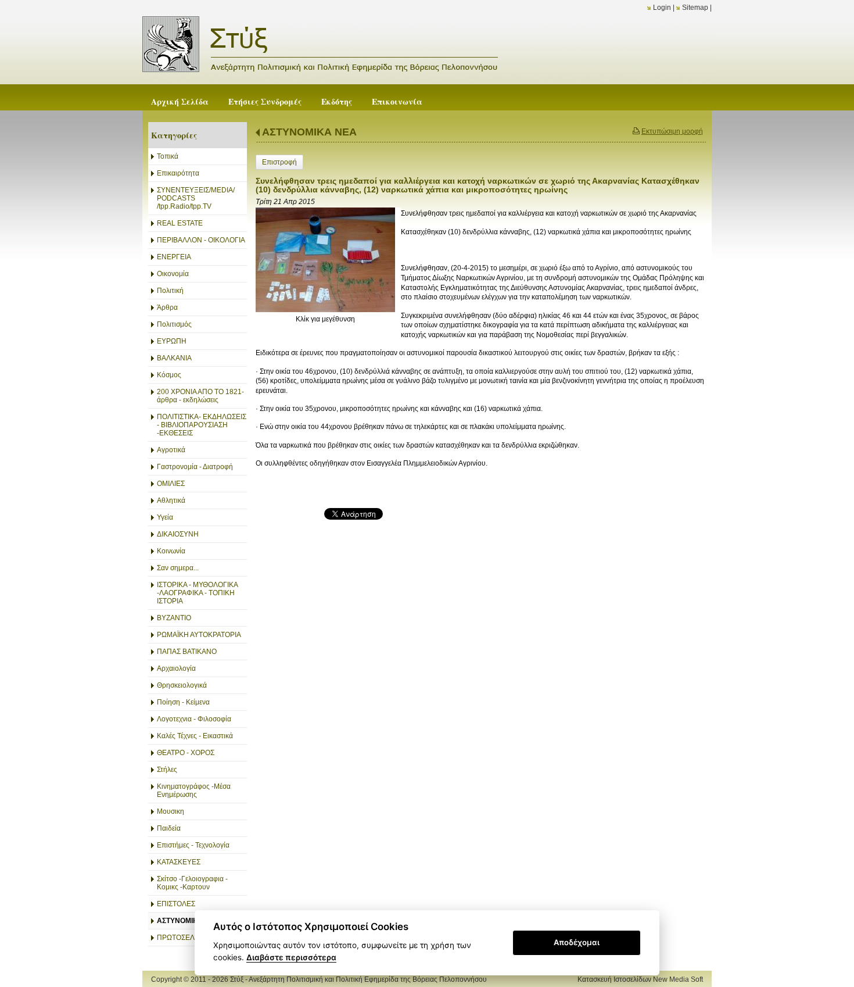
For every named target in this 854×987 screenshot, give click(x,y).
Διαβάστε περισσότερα (291, 957)
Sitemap (695, 7)
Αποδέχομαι (577, 942)
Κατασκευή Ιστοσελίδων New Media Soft (640, 979)
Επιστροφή (279, 162)
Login (662, 7)
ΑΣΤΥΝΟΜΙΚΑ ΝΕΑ (309, 132)
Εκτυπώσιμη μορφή (672, 131)
